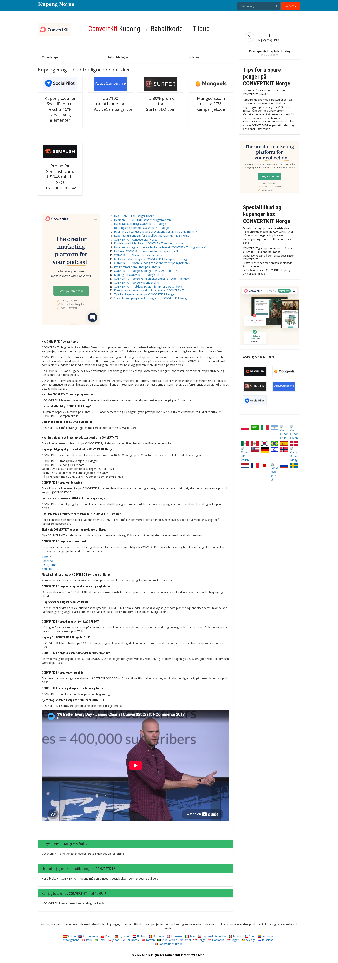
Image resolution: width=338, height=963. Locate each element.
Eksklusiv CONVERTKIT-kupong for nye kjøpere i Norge (149, 251)
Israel (187, 940)
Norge (201, 940)
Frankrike (176, 936)
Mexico (237, 936)
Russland (267, 940)
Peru (88, 940)
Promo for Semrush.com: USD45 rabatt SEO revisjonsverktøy (60, 177)
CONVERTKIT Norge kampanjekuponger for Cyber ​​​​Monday (151, 278)
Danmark (217, 940)
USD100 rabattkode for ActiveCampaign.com (114, 104)
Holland (141, 936)
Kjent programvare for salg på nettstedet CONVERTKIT (149, 290)
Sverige (250, 940)
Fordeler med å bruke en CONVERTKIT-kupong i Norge (148, 243)
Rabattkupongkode (170, 944)
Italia (192, 936)
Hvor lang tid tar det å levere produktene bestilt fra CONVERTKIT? (155, 231)
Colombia (267, 936)
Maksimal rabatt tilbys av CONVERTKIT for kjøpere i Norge (151, 259)
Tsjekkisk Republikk (213, 936)
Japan (115, 940)
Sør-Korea (132, 940)
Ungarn (235, 940)
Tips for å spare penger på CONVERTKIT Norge (144, 294)
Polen (108, 936)
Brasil (102, 940)
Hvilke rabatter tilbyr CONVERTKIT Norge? (140, 224)
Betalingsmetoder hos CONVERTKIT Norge (141, 228)
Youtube (47, 569)
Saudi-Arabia (169, 940)
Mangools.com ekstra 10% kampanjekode (211, 104)
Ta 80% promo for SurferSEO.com (160, 104)
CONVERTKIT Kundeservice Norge (135, 239)
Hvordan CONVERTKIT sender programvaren (142, 220)
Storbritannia (90, 936)
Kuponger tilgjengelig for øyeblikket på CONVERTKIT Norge (151, 235)
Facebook (48, 561)
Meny (292, 6)
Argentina (73, 940)
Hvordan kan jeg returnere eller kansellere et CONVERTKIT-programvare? (160, 247)
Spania (71, 936)
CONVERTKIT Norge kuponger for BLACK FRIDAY (145, 271)
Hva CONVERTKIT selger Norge (134, 216)
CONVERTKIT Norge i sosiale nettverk (138, 255)
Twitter (46, 557)
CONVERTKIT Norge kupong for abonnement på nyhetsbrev (152, 263)
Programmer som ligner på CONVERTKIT (140, 267)
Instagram (48, 565)
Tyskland (124, 936)
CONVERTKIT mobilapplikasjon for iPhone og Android (148, 286)
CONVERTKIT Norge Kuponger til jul (137, 282)
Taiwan (150, 940)
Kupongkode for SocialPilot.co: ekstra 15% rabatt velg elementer (60, 109)
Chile (251, 936)
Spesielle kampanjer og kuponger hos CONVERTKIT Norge (151, 298)
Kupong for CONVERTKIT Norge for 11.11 (140, 275)
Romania (158, 936)
